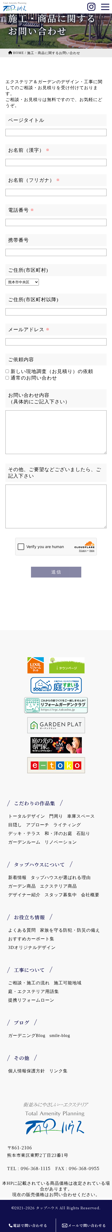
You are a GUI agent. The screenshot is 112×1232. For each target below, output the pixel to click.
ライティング (67, 825)
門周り (56, 816)
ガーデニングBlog (26, 1035)
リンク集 (58, 1071)
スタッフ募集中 (61, 894)
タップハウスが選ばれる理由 (61, 877)
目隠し (15, 825)
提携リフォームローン (31, 1000)
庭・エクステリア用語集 (33, 991)
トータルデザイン (26, 816)
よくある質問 (22, 930)
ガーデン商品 (22, 886)
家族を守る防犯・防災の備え (70, 930)
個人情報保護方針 (26, 1071)
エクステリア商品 (58, 886)
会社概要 (90, 894)
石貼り (83, 833)
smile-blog (59, 1035)
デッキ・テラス (24, 833)
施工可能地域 (68, 983)
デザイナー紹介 (24, 894)
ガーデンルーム (24, 842)
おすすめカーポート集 (31, 938)
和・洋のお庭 (58, 833)
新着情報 (17, 877)
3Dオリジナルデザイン (32, 947)
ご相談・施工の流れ (29, 983)
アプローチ (37, 825)
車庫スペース (81, 816)
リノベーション (61, 842)
